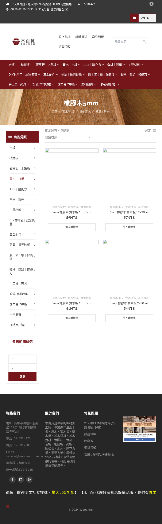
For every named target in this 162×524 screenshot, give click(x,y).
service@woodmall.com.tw (24, 456)
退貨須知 (90, 447)
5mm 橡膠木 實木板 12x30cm (129, 212)
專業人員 (141, 493)
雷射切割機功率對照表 (99, 454)
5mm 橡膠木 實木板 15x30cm (71, 212)
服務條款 (90, 434)
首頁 (54, 111)
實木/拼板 (68, 111)
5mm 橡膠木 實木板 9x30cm (129, 303)
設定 (148, 130)
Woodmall (86, 509)
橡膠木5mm (59, 207)
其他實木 (85, 111)
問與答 (88, 441)
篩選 (22, 376)
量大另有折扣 (47, 493)
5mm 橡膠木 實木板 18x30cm (71, 303)
